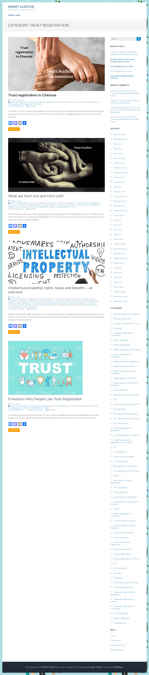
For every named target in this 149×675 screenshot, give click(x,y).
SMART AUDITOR (21, 7)
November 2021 (120, 201)
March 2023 (118, 153)
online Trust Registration (19, 203)
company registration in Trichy (126, 323)
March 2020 (118, 287)
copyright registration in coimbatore (50, 299)
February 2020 (119, 292)
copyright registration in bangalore (23, 299)
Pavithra (113, 91)
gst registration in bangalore (125, 414)
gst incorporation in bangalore (126, 404)
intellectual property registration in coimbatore (121, 441)
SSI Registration (120, 568)
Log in (113, 636)
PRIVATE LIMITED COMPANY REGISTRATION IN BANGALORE (124, 53)
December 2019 (120, 296)
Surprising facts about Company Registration (124, 101)
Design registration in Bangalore (127, 350)
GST (115, 399)
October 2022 (119, 177)
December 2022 (120, 168)
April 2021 (117, 234)
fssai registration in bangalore (126, 395)
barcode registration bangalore (126, 314)
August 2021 (118, 215)
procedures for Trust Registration (27, 205)
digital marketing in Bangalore (126, 361)
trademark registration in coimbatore (82, 303)
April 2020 (117, 282)
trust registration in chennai (74, 102)
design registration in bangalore (77, 299)
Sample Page (14, 15)
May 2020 (117, 277)
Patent (116, 509)
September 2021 (120, 211)
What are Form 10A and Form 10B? (36, 196)
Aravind (113, 117)
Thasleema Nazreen (119, 107)
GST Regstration (120, 423)
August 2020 (119, 263)
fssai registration (120, 390)
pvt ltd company (120, 537)
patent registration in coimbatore (29, 303)
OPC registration (120, 487)
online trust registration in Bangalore (43, 203)
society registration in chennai (126, 559)
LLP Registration (120, 461)
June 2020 (117, 273)
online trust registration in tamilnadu (50, 102)
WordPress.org (116, 650)
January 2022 (119, 192)
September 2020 (120, 258)
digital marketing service (123, 366)
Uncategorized (119, 623)
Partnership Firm (120, 492)
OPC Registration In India (121, 71)
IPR (114, 447)
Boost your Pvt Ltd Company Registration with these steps (124, 93)
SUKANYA (32, 106)
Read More (14, 129)
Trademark (53, 305)
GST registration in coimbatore (126, 419)
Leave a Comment (17, 309)
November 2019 (120, 301)
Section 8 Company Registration (120, 543)
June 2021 (117, 225)
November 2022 (120, 172)
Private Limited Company (124, 521)
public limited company (123, 533)
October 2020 (119, 253)
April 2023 (117, 149)
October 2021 (119, 206)
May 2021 (117, 230)
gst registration (119, 409)
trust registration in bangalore (75, 205)
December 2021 (120, 196)
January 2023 (119, 163)
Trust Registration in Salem (45, 207)
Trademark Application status (68, 305)
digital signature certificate (124, 378)
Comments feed (117, 645)
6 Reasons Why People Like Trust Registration (45, 399)
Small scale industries (122, 549)
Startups (117, 573)
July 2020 (117, 268)
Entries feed (115, 640)
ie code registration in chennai (126, 435)
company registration (122, 319)
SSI (114, 563)
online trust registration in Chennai (23, 102)
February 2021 (119, 244)
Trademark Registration (88, 305)
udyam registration (29, 307)
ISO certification (120, 452)
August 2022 (118, 182)
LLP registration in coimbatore (126, 471)
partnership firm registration (125, 497)
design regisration (25, 305)
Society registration (121, 554)
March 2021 (118, 239)
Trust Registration (17, 106)
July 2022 (117, 187)
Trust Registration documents (52, 205)
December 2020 (120, 249)
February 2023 (119, 158)
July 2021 (117, 220)
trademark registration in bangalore (55, 303)
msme (116, 476)
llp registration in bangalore (125, 466)
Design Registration (40, 305)
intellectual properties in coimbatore (69, 301)
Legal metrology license (123, 457)
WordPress (118, 667)
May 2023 (117, 144)
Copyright (14, 305)
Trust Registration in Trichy (66, 207)
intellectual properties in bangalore (41, 301)
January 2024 (119, 134)
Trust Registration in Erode (25, 207)
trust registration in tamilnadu (31, 104)
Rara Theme (96, 667)
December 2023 (120, 139)
